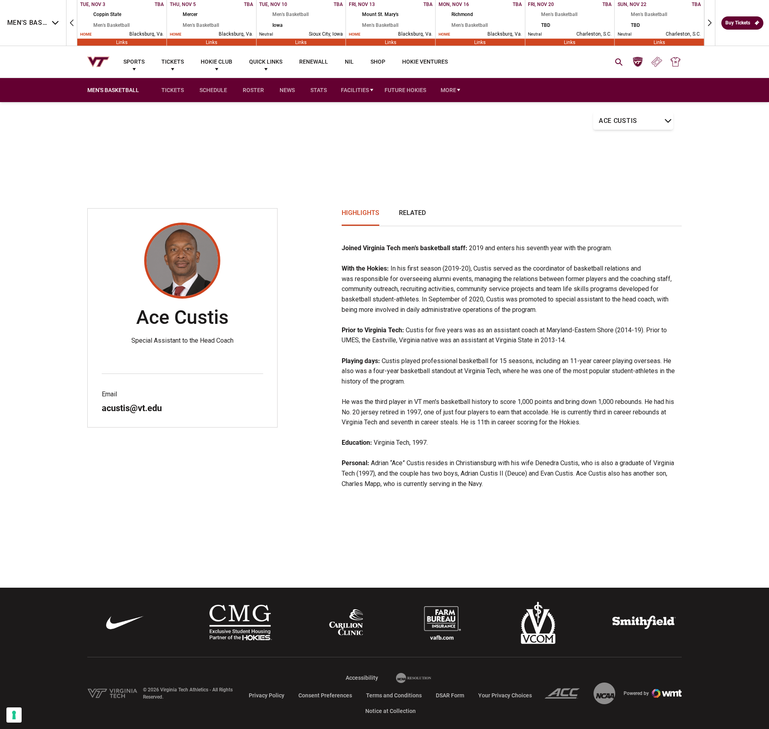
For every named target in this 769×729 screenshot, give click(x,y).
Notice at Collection (390, 711)
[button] (71, 23)
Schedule (213, 90)
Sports (134, 61)
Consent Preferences (325, 695)
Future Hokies (405, 90)
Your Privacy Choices (505, 695)
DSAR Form (450, 695)
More (448, 90)
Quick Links (265, 61)
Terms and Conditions (394, 695)
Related (412, 213)
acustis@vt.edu (132, 408)
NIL (349, 61)
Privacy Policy (266, 695)
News (287, 90)
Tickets (172, 61)
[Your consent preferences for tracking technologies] (14, 715)
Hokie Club (216, 61)
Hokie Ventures (425, 61)
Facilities (355, 90)
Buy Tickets (737, 23)
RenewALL (313, 61)
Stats (318, 90)
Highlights (360, 213)
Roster (253, 90)
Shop (377, 61)
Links (122, 42)
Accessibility (362, 677)
